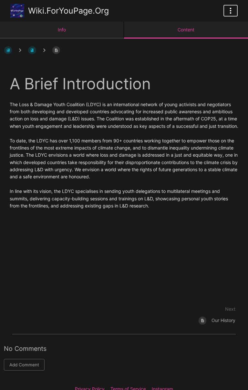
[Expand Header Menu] (230, 11)
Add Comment (24, 364)
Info (62, 29)
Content (186, 29)
